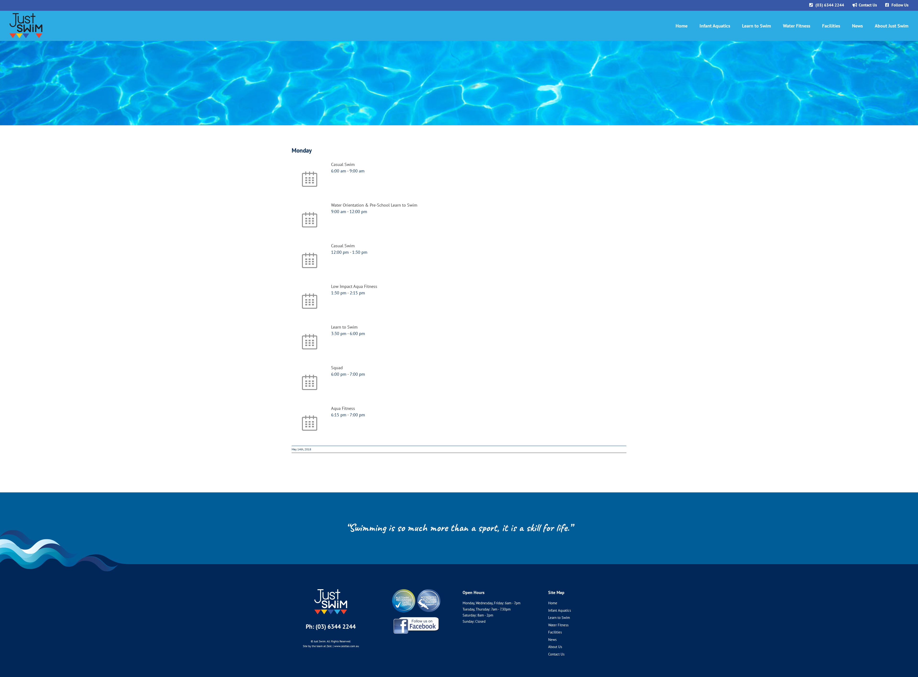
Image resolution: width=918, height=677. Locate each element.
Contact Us (556, 654)
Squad (337, 367)
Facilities (555, 632)
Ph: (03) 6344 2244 (331, 626)
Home (552, 603)
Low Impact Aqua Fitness (354, 286)
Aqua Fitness (343, 408)
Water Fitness (558, 625)
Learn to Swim (344, 327)
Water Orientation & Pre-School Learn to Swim (374, 205)
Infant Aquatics (559, 610)
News (552, 639)
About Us (555, 646)
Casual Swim (343, 164)
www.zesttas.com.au (346, 646)
